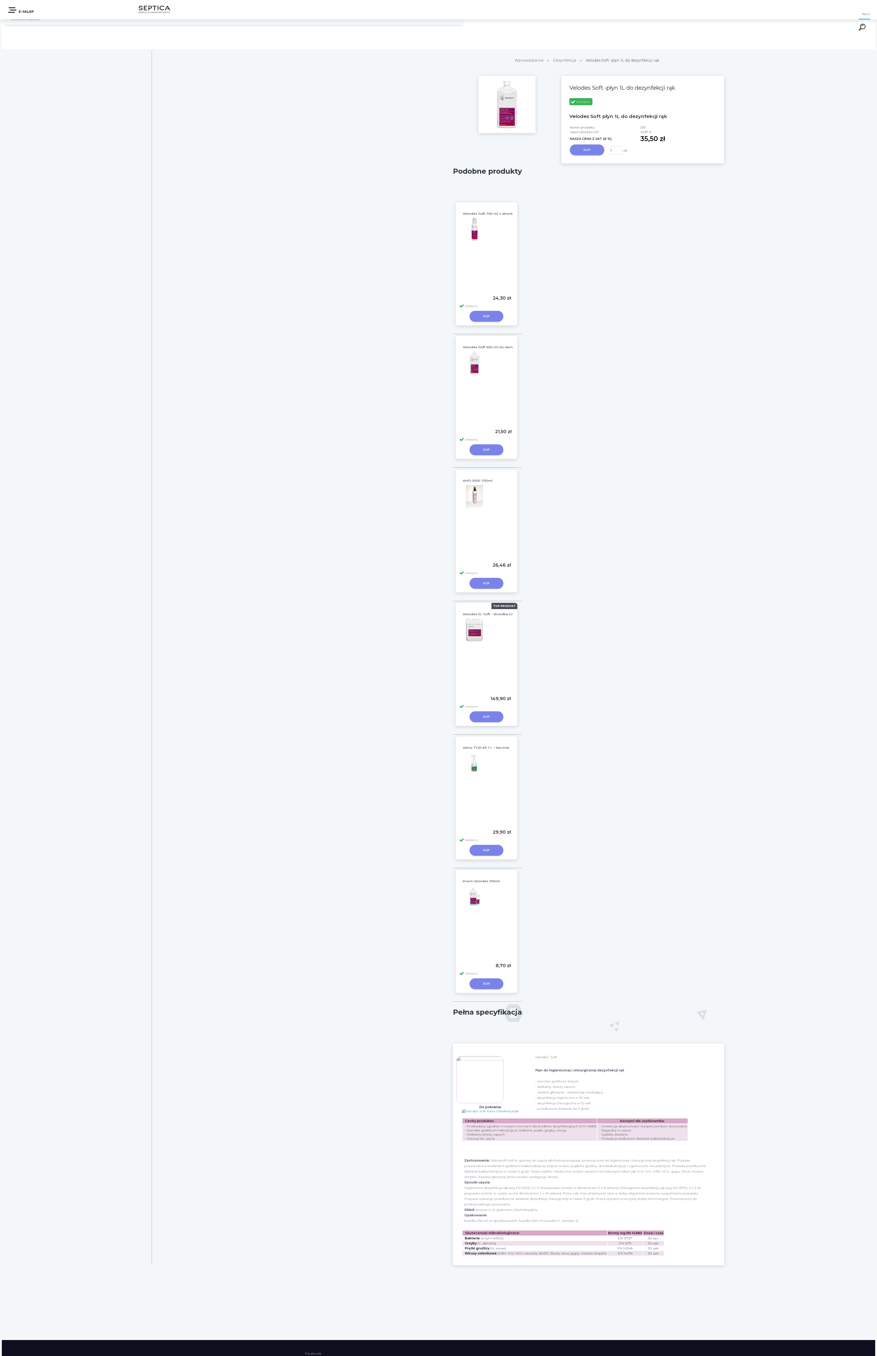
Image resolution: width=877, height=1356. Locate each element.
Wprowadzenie (529, 60)
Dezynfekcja (564, 60)
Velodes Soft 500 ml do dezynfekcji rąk (497, 347)
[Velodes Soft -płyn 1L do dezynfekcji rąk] (507, 132)
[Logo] (154, 9)
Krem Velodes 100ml (481, 881)
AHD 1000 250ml (478, 480)
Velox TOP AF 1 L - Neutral (486, 747)
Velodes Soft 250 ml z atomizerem (493, 213)
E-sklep (26, 11)
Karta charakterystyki (502, 1111)
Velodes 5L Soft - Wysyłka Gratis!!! (492, 614)
